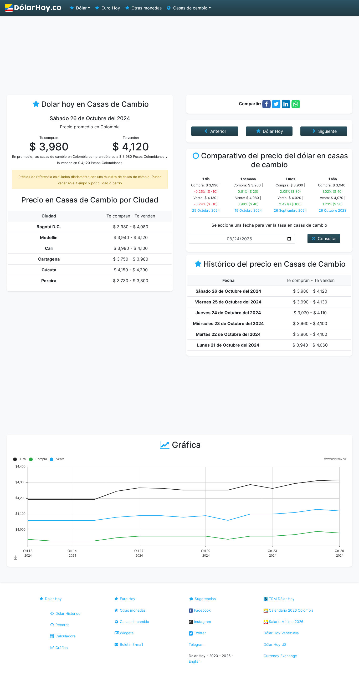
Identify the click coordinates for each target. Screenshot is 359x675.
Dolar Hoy (53, 599)
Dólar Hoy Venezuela (281, 633)
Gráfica (61, 648)
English (195, 661)
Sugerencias (205, 599)
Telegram (196, 644)
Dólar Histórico (67, 613)
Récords (61, 625)
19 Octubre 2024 (248, 210)
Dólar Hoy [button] (272, 131)
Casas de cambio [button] (190, 8)
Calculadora (65, 636)
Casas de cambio (134, 622)
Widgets (126, 633)
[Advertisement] (179, 55)
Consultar (326, 238)
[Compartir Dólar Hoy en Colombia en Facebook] (266, 103)
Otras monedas (146, 8)
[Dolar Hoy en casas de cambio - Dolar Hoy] (33, 8)
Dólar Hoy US (275, 644)
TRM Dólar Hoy (281, 599)
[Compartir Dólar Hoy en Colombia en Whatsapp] (295, 103)
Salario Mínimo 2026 (285, 622)
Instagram (202, 622)
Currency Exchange (280, 656)
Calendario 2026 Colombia (291, 610)
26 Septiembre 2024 (290, 210)
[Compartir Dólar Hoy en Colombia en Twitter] (276, 103)
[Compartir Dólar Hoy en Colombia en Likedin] (286, 103)
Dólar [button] (81, 8)
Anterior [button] (217, 131)
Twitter (199, 633)
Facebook (202, 610)
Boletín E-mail (131, 644)
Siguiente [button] (327, 131)
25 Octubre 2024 (206, 210)
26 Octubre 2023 (332, 210)
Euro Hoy (110, 8)
